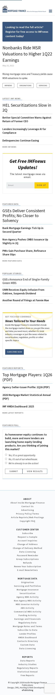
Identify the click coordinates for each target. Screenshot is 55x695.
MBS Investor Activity (27, 604)
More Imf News (9, 147)
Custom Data (27, 644)
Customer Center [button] (27, 529)
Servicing (43, 85)
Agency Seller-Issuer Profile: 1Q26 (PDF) (26, 387)
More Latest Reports (13, 413)
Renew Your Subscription (27, 566)
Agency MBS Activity (27, 597)
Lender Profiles (27, 633)
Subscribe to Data (27, 630)
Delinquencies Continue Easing (20, 140)
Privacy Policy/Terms (27, 513)
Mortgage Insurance (27, 589)
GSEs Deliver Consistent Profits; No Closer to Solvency (23, 215)
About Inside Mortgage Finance (28, 502)
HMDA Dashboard (27, 637)
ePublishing (27, 690)
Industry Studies (27, 664)
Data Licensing (27, 551)
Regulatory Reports (27, 668)
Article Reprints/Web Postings (27, 517)
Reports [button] (27, 656)
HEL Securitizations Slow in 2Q (26, 107)
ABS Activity (27, 608)
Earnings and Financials (27, 619)
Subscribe (27, 533)
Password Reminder (27, 555)
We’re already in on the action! (24, 463)
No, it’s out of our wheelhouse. (23, 459)
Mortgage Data (27, 578)
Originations (25, 85)
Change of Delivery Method (27, 548)
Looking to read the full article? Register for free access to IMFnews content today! (27, 31)
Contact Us (27, 506)
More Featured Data (12, 261)
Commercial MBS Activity (27, 611)
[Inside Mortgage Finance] (24, 11)
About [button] (27, 498)
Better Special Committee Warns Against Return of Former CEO (26, 119)
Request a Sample (27, 537)
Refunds (27, 562)
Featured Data (10, 204)
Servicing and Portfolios (27, 586)
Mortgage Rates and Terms (27, 626)
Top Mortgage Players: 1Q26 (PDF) (27, 377)
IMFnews (8, 85)
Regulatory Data (27, 622)
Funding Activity (27, 615)
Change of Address (27, 544)
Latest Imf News (11, 98)
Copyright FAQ (27, 521)
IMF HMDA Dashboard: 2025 (18, 406)
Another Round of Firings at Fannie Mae (25, 300)
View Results (35, 471)
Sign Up (41, 185)
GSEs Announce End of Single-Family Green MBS (25, 281)
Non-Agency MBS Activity (27, 600)
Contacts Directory (27, 641)
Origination (27, 582)
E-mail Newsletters (27, 570)
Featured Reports (12, 368)
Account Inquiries (27, 540)
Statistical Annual (27, 671)
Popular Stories (11, 273)
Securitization (27, 593)
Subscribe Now (14, 351)
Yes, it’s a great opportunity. (22, 455)
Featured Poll (10, 425)
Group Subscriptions (27, 559)
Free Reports (27, 675)
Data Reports (27, 660)
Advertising (27, 510)
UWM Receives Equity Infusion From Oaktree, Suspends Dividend (23, 291)
